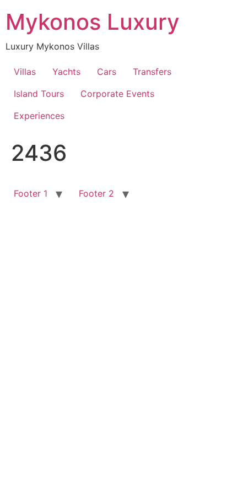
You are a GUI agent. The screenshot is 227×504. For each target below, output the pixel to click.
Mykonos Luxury (93, 21)
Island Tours (39, 93)
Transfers (152, 71)
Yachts (66, 71)
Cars (106, 71)
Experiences (39, 115)
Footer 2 (96, 193)
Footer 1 (30, 193)
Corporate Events (117, 93)
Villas (25, 71)
